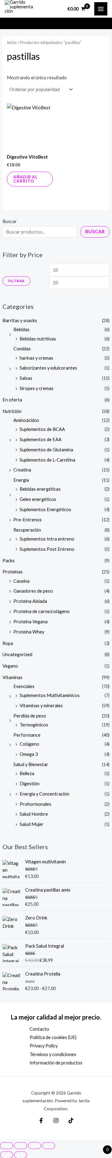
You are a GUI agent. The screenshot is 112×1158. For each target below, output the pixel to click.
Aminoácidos (26, 420)
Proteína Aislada (30, 601)
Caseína (21, 581)
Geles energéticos (38, 499)
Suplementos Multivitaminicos (50, 695)
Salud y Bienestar (30, 764)
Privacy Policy (44, 1045)
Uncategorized (17, 654)
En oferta (12, 399)
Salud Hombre (34, 814)
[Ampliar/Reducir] (6, 1145)
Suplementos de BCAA (42, 429)
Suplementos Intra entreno (47, 539)
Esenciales (24, 686)
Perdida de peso (29, 715)
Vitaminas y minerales (41, 705)
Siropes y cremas (37, 388)
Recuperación (27, 530)
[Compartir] (34, 1145)
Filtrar (16, 281)
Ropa (7, 643)
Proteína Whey (28, 631)
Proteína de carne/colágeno (41, 611)
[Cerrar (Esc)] (48, 1145)
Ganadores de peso (33, 591)
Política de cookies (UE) (53, 1037)
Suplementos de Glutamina (46, 449)
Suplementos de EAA (41, 439)
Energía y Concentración (44, 793)
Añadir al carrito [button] (25, 178)
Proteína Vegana (30, 621)
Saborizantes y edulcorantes (48, 368)
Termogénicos (34, 724)
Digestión (30, 783)
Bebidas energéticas (40, 489)
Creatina (22, 469)
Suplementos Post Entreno (47, 549)
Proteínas (12, 571)
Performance (26, 735)
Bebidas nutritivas (38, 338)
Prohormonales (35, 804)
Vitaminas (12, 677)
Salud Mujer (32, 824)
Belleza (27, 773)
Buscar (9, 221)
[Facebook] (41, 1120)
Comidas (22, 348)
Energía (21, 480)
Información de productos (56, 1062)
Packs (8, 560)
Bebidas (21, 329)
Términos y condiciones (53, 1054)
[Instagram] (56, 1120)
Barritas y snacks (19, 320)
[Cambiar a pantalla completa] (20, 1145)
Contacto (39, 1029)
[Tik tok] (71, 1120)
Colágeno (29, 744)
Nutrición (11, 411)
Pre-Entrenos (27, 519)
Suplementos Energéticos (45, 509)
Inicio (12, 42)
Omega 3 (29, 754)
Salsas (26, 378)
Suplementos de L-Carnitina (47, 460)
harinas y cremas (36, 358)
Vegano (10, 666)
